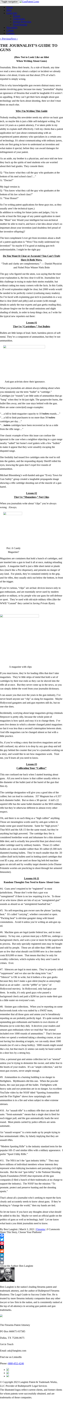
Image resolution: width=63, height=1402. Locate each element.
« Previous (5, 38)
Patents (16, 16)
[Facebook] (31, 1236)
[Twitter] (31, 1239)
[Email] (31, 1262)
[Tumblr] (31, 1247)
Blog (8, 10)
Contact (10, 33)
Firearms (40, 1229)
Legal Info (11, 13)
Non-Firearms (20, 24)
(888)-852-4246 (16, 1363)
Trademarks (19, 18)
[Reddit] (31, 1251)
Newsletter (11, 27)
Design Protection (22, 21)
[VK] (31, 1259)
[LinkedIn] (31, 1255)
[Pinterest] (31, 1243)
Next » (14, 38)
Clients (10, 30)
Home (9, 7)
